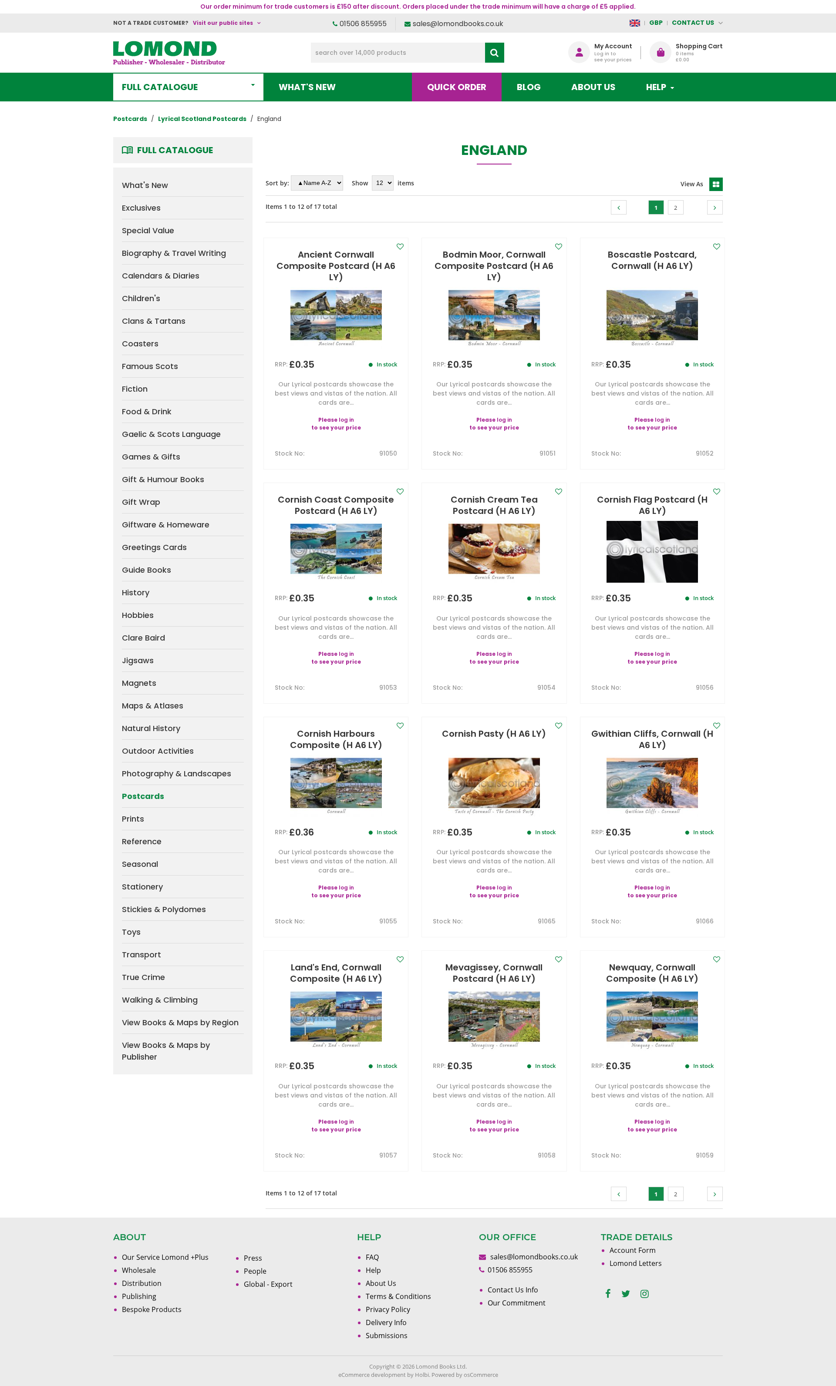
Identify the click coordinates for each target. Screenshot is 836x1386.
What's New (307, 87)
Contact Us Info (513, 1290)
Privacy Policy (388, 1309)
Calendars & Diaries (160, 275)
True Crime (143, 977)
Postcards (143, 796)
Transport (141, 954)
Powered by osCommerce (464, 1375)
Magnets (139, 683)
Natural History (151, 728)
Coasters (140, 343)
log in (346, 419)
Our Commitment (517, 1303)
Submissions (387, 1335)
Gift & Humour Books (163, 479)
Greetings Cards (154, 547)
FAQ (372, 1257)
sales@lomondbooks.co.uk (458, 24)
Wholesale (139, 1270)
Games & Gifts (151, 456)
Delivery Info (386, 1322)
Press (253, 1258)
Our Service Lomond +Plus (165, 1257)
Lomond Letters (636, 1263)
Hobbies (138, 615)
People (255, 1271)
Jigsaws (138, 660)
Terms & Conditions (398, 1296)
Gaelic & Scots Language (171, 434)
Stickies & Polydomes (164, 909)
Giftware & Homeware (165, 524)
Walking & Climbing (160, 999)
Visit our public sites (223, 23)
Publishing (139, 1296)
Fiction (135, 388)
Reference (142, 841)
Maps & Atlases (152, 705)
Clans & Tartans (153, 320)
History (135, 592)
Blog (529, 87)
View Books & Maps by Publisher (166, 1051)
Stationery (142, 886)
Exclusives (141, 207)
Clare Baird (143, 637)
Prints (133, 818)
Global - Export (268, 1284)
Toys (131, 931)
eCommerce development (372, 1375)
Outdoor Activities (158, 750)
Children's (141, 298)
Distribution (142, 1283)
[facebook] (608, 1293)
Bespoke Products (152, 1309)
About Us (593, 87)
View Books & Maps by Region (180, 1022)
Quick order (456, 87)
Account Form (633, 1250)
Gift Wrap (141, 502)
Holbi (422, 1375)
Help (373, 1270)
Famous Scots (150, 366)
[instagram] (644, 1293)
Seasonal (140, 864)
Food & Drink (147, 411)
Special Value (148, 230)
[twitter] (625, 1293)
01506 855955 (363, 24)
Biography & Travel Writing (174, 253)
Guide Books (146, 569)
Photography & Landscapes (176, 773)
